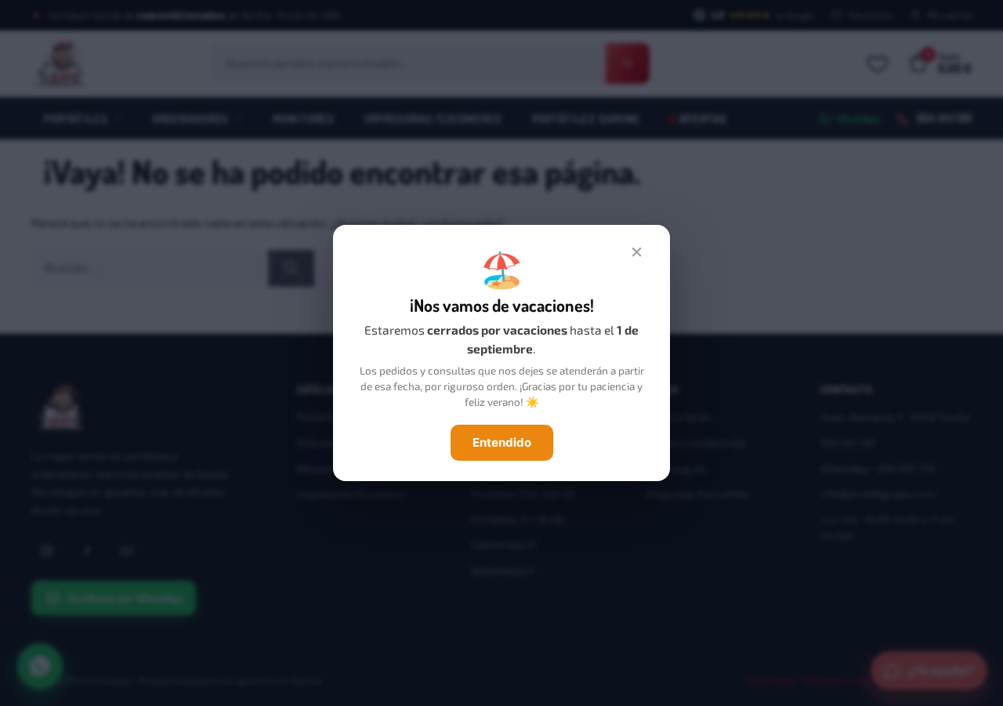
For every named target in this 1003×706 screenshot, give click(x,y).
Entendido (502, 442)
